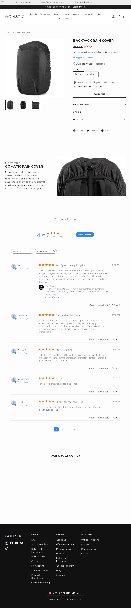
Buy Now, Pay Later (78, 2)
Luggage (77, 14)
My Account (37, 566)
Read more (43, 282)
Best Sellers (34, 14)
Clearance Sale (65, 19)
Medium (91, 74)
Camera (65, 14)
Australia (85, 553)
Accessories (89, 14)
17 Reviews (89, 58)
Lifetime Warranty (65, 544)
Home (8, 33)
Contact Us (37, 561)
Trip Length (45, 14)
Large (78, 74)
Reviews (60, 553)
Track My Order (39, 570)
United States (88, 549)
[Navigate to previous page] (50, 429)
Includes (79, 120)
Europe (85, 544)
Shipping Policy (39, 544)
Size (76, 69)
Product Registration (37, 576)
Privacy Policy (63, 549)
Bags (56, 14)
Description (81, 104)
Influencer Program (61, 559)
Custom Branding (40, 582)
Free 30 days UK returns (47, 2)
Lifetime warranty (17, 2)
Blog (58, 570)
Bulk (99, 14)
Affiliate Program (65, 566)
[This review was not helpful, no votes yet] (117, 305)
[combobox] (22, 251)
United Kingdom (90, 540)
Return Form (38, 556)
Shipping (90, 52)
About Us (61, 540)
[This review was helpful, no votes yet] (112, 305)
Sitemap (60, 575)
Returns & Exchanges (37, 550)
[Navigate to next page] (80, 429)
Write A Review (84, 234)
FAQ (33, 540)
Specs (77, 112)
